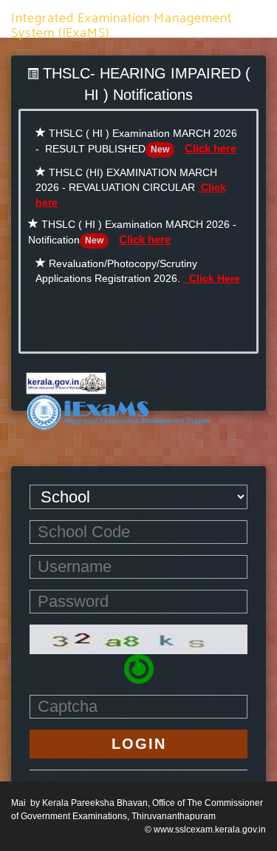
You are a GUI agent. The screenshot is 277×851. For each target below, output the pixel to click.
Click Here (211, 278)
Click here (210, 148)
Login (139, 744)
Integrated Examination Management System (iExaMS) (121, 22)
